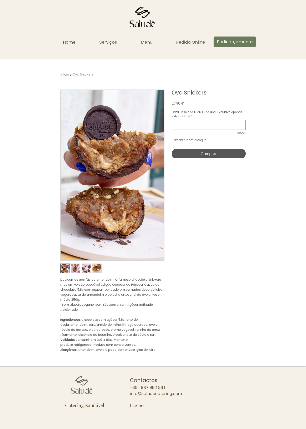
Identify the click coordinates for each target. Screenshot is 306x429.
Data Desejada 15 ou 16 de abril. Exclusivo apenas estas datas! (207, 114)
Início (64, 74)
